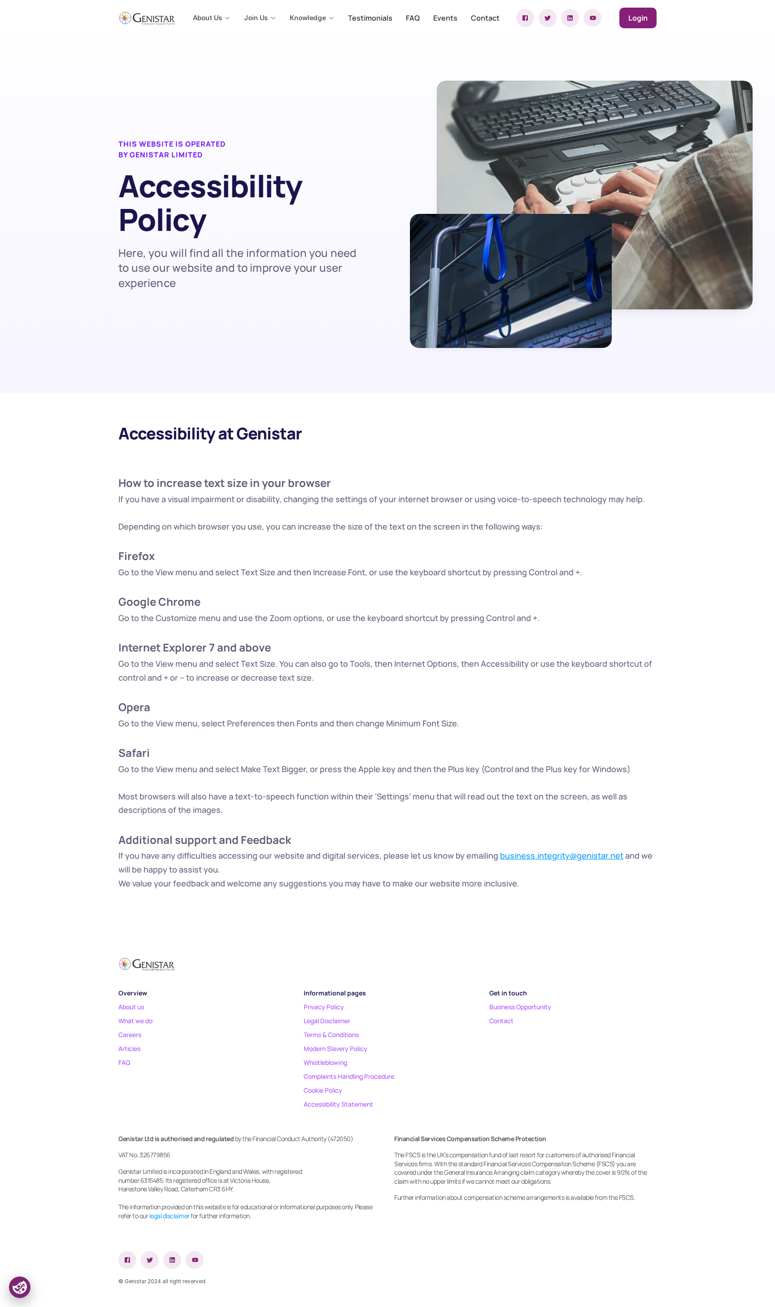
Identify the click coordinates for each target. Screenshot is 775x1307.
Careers (129, 1034)
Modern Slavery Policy (335, 1048)
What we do (135, 1020)
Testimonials (370, 18)
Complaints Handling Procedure (349, 1076)
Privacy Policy (324, 1007)
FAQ (413, 18)
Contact (485, 18)
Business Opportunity (520, 1007)
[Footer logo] (146, 964)
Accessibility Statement (338, 1104)
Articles (129, 1048)
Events (445, 18)
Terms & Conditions (331, 1034)
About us (131, 1007)
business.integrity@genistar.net (561, 855)
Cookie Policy (323, 1090)
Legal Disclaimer (327, 1020)
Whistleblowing (325, 1062)
